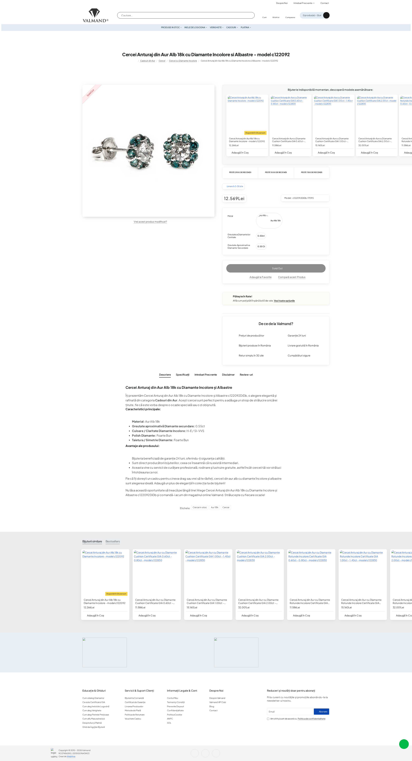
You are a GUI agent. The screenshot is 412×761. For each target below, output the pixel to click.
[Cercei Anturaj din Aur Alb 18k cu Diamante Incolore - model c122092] (247, 115)
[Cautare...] (248, 15)
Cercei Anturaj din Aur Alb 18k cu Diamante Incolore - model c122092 (247, 140)
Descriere (165, 374)
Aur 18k (214, 507)
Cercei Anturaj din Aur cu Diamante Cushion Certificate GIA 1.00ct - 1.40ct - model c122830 (332, 140)
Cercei (162, 60)
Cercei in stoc (200, 507)
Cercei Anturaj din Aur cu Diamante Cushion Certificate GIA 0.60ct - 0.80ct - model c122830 (288, 140)
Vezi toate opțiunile (284, 300)
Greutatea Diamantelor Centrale (239, 236)
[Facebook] (95, 3)
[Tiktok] (104, 3)
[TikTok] (216, 753)
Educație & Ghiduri (94, 690)
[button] (239, 152)
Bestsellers (113, 541)
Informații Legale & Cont (182, 690)
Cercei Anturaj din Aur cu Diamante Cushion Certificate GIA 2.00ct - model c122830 (375, 140)
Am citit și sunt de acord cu (297, 718)
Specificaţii (182, 374)
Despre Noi (216, 690)
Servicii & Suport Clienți (139, 690)
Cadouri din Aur (147, 60)
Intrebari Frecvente (206, 374)
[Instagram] (86, 3)
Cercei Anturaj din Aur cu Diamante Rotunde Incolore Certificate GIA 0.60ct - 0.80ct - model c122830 (310, 601)
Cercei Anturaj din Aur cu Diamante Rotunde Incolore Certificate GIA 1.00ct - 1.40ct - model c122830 (361, 601)
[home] (135, 61)
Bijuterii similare (92, 541)
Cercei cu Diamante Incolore (183, 60)
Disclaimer (228, 374)
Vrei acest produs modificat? (150, 221)
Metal (230, 216)
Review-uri (246, 374)
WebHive (71, 756)
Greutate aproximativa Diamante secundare (239, 246)
